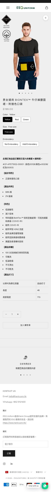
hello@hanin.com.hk (17, 396)
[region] (25, 363)
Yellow (7, 119)
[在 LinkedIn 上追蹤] (11, 463)
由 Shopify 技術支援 (36, 478)
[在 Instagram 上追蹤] (4, 463)
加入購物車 (25, 325)
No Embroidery (11, 144)
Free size (9, 132)
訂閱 (9, 453)
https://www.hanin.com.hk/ (14, 422)
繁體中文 (39, 472)
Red (17, 119)
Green (26, 119)
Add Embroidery (29, 144)
